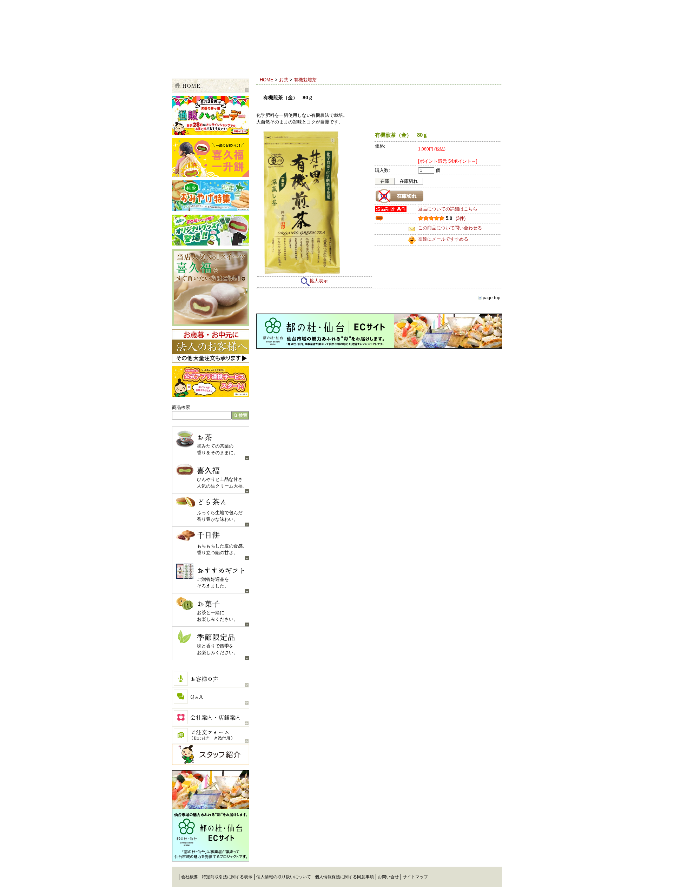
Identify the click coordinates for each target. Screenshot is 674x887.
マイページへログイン (414, 61)
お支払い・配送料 (235, 61)
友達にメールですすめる (443, 239)
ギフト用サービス (277, 61)
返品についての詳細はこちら (447, 208)
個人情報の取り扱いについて (283, 876)
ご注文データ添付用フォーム (210, 735)
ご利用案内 (193, 61)
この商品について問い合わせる (450, 227)
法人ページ (210, 346)
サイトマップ (415, 876)
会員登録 (354, 61)
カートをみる (474, 61)
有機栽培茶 (305, 79)
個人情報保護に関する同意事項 (344, 876)
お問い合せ (388, 876)
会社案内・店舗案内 (210, 717)
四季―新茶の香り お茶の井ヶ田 (473, 878)
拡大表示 (319, 280)
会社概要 (189, 876)
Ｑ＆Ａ (210, 696)
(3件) (460, 218)
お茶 (283, 79)
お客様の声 (210, 678)
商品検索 (181, 407)
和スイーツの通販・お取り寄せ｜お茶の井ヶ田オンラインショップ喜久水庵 (244, 33)
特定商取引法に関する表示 (227, 876)
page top (491, 297)
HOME (266, 79)
